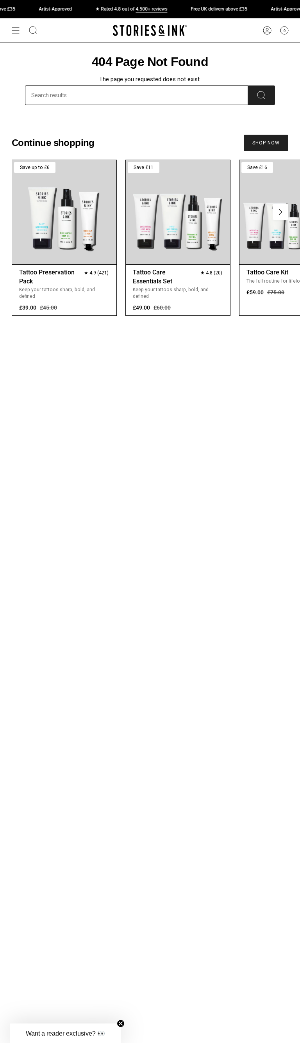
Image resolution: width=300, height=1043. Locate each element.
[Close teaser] (121, 1023)
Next (280, 212)
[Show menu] (15, 30)
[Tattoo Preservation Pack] (64, 212)
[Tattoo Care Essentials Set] (178, 212)
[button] (65, 1033)
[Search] (261, 95)
